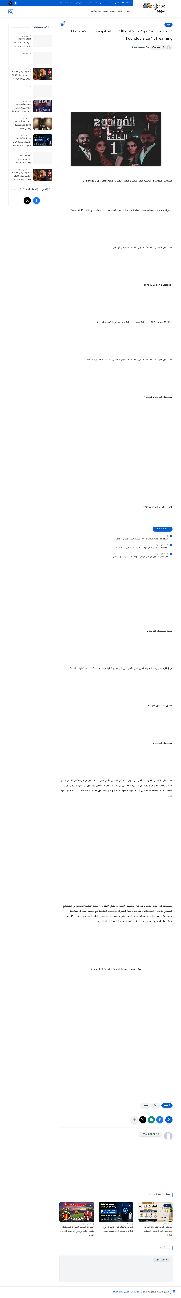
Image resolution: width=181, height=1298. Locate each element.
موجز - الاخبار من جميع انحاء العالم (129, 1292)
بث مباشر (96, 11)
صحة (112, 11)
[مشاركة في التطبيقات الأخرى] (134, 1119)
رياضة (120, 11)
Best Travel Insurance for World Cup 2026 (23, 159)
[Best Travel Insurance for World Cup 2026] (42, 158)
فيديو (105, 11)
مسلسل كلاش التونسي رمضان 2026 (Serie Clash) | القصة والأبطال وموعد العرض (21, 108)
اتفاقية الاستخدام (122, 3)
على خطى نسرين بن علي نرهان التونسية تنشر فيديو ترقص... (139, 557)
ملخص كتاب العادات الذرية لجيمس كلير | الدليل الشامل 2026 (158, 1231)
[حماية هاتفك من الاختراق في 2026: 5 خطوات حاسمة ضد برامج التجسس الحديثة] (42, 140)
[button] (159, 1119)
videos (145, 1105)
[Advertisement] (116, 81)
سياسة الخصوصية (104, 3)
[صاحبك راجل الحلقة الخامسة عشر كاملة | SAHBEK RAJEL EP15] (42, 74)
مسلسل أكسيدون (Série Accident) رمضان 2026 (22, 125)
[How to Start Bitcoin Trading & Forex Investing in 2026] (42, 41)
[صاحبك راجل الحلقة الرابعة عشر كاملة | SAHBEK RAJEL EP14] (42, 175)
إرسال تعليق (161, 1260)
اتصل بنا (89, 3)
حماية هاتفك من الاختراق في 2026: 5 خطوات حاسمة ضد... (118, 1229)
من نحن (79, 3)
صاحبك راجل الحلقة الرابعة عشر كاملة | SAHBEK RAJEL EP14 (21, 176)
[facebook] (16, 3)
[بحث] (10, 11)
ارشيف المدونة (66, 3)
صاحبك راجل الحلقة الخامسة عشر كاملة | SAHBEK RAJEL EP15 (21, 75)
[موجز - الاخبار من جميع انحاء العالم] (153, 8)
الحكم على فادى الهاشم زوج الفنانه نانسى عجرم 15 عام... (141, 539)
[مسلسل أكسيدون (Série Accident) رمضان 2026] (42, 124)
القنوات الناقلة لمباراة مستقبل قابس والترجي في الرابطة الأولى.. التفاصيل (77, 1231)
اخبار (128, 11)
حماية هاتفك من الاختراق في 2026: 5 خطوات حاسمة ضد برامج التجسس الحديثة (22, 142)
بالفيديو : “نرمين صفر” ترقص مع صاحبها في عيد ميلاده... (141, 548)
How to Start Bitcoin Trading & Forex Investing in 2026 (22, 43)
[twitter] (10, 3)
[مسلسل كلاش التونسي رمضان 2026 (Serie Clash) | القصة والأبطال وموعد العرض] (42, 106)
